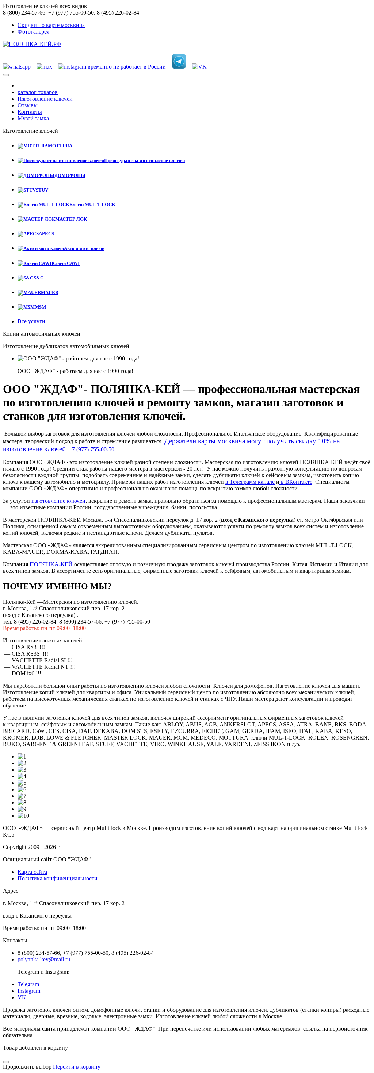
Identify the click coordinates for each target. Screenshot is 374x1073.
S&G (39, 278)
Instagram (29, 991)
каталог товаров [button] (38, 92)
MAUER (49, 292)
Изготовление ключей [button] (45, 99)
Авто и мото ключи (84, 248)
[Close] (6, 1062)
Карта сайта (32, 872)
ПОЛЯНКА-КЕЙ (51, 564)
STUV (42, 190)
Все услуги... (34, 321)
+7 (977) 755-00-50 (91, 449)
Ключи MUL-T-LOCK (92, 204)
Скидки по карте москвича (51, 25)
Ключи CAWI (65, 263)
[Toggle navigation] (6, 75)
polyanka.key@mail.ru (44, 959)
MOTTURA (60, 145)
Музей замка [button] (33, 118)
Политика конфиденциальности (58, 878)
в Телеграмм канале (250, 482)
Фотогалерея (33, 31)
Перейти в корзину (76, 1067)
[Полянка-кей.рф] (32, 44)
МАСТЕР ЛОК (71, 219)
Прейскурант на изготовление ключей (144, 160)
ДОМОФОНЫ (69, 175)
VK (22, 997)
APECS (46, 233)
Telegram (28, 984)
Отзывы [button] (28, 105)
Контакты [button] (30, 112)
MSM (40, 307)
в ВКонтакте (295, 482)
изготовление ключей (58, 501)
